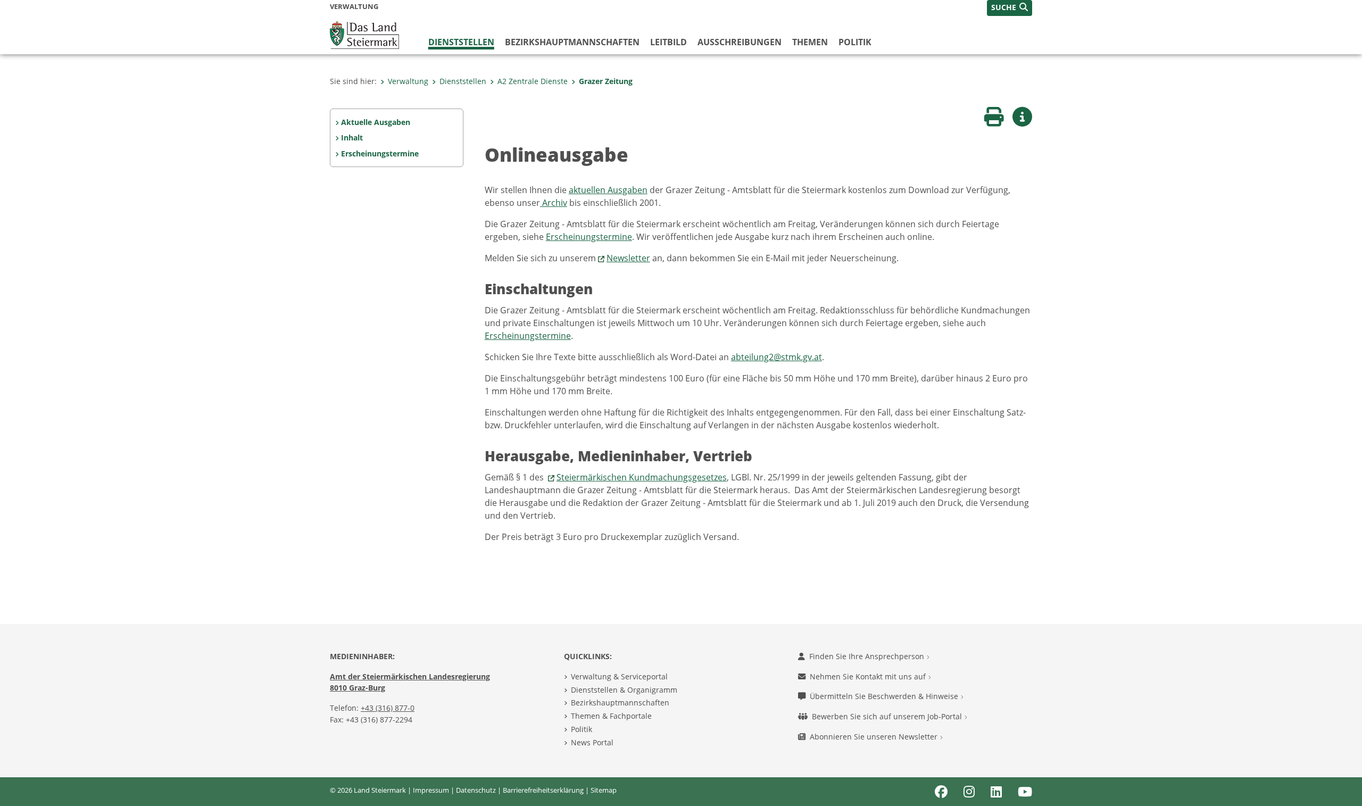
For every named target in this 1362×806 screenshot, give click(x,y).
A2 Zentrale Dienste (532, 81)
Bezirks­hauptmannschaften (572, 42)
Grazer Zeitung (606, 81)
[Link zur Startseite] (364, 34)
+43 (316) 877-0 (387, 708)
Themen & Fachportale (611, 716)
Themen (810, 42)
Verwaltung (408, 81)
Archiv (553, 203)
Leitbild (668, 42)
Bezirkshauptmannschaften (620, 702)
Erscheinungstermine (380, 153)
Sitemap (604, 790)
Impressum (431, 790)
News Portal (592, 742)
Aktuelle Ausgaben (375, 122)
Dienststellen (461, 42)
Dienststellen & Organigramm (624, 690)
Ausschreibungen (739, 42)
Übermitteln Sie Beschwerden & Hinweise (885, 696)
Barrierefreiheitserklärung (543, 790)
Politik (854, 42)
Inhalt (352, 137)
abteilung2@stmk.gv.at (776, 357)
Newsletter (628, 258)
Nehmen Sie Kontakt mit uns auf (869, 676)
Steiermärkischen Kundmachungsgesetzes (642, 477)
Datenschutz (476, 790)
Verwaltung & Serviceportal (619, 676)
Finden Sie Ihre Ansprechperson (867, 656)
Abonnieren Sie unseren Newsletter (875, 737)
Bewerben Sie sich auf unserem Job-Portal (888, 716)
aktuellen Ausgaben (608, 190)
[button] (1009, 8)
